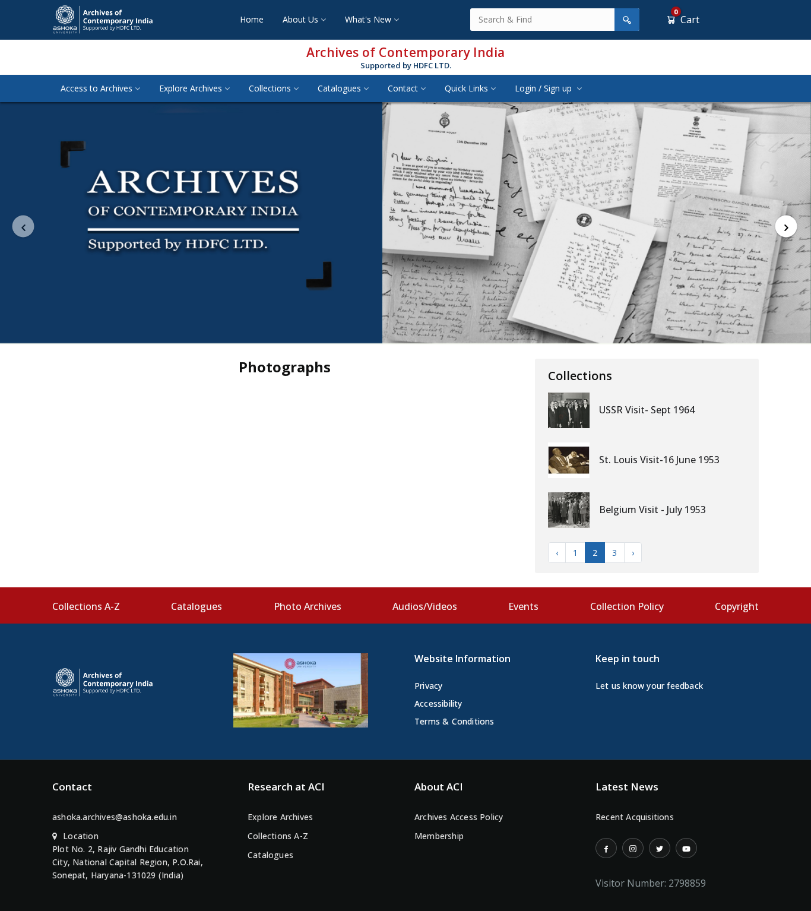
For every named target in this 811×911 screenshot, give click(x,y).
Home (252, 19)
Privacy (428, 685)
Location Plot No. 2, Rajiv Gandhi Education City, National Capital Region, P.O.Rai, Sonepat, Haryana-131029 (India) (127, 855)
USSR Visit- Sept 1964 (647, 409)
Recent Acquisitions (634, 817)
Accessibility (438, 703)
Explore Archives (190, 88)
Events (523, 606)
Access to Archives (96, 88)
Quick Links (466, 88)
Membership (439, 836)
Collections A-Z (86, 606)
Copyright (737, 606)
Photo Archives (307, 606)
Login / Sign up (544, 88)
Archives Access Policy (458, 817)
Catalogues (339, 88)
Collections (270, 88)
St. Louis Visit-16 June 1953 (659, 459)
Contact (403, 88)
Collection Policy (627, 606)
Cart (686, 19)
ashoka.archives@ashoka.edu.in (114, 817)
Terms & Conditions (454, 721)
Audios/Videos (424, 606)
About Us (300, 19)
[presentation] (23, 227)
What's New (368, 19)
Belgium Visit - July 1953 (652, 509)
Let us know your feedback (649, 685)
